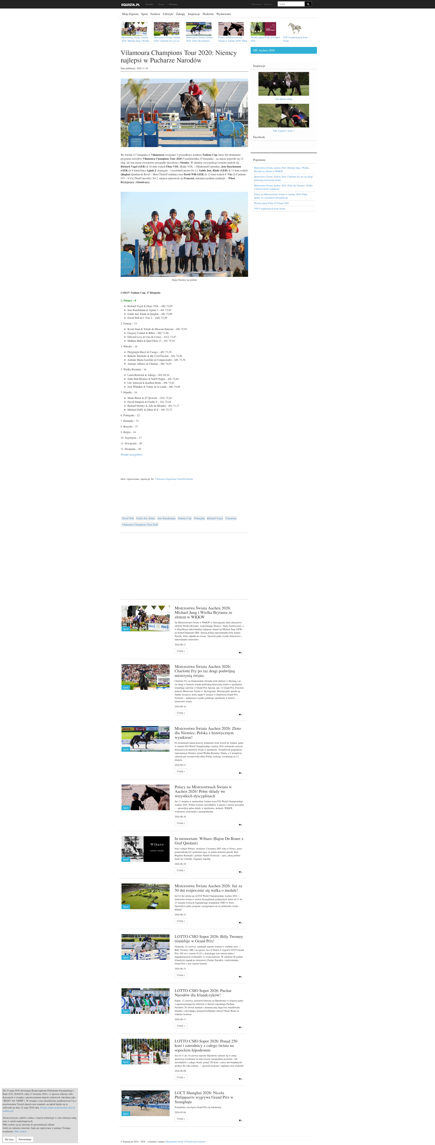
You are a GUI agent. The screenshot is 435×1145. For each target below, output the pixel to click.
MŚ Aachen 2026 (264, 50)
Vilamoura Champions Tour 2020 (140, 524)
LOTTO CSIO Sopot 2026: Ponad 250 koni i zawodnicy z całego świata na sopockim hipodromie (206, 1045)
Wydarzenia (223, 14)
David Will (128, 518)
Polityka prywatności (195, 1141)
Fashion (155, 14)
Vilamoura (231, 518)
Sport (144, 14)
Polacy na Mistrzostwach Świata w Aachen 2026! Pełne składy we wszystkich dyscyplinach (232, 42)
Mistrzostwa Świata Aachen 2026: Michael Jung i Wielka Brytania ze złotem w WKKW (135, 41)
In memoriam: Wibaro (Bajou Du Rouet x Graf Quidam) (209, 841)
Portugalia (199, 518)
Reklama (173, 4)
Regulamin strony (175, 1141)
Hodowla (208, 14)
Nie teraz (9, 1139)
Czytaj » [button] (181, 650)
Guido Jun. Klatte (145, 518)
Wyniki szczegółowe (132, 454)
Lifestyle (168, 14)
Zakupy (180, 14)
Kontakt (149, 4)
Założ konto (256, 4)
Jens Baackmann (167, 518)
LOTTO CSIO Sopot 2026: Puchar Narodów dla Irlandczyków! (203, 993)
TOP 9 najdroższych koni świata (269, 208)
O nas (161, 4)
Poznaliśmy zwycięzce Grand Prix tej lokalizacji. (198, 1107)
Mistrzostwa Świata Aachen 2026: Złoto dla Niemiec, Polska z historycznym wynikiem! (199, 42)
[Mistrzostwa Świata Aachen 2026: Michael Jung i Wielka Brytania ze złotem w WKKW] (134, 29)
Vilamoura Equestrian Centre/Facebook (174, 479)
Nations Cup (185, 518)
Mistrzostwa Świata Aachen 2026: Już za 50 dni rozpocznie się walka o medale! (208, 888)
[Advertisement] (184, 562)
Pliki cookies (20, 1131)
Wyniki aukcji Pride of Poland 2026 (271, 203)
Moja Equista (130, 14)
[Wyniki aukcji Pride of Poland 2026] (263, 29)
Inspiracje (194, 14)
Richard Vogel (215, 518)
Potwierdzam (25, 1139)
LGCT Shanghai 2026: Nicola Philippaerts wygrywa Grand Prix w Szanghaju (204, 1097)
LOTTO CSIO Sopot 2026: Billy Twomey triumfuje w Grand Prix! (209, 939)
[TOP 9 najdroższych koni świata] (295, 29)
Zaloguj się (268, 4)
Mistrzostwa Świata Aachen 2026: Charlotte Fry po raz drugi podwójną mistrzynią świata (167, 42)
